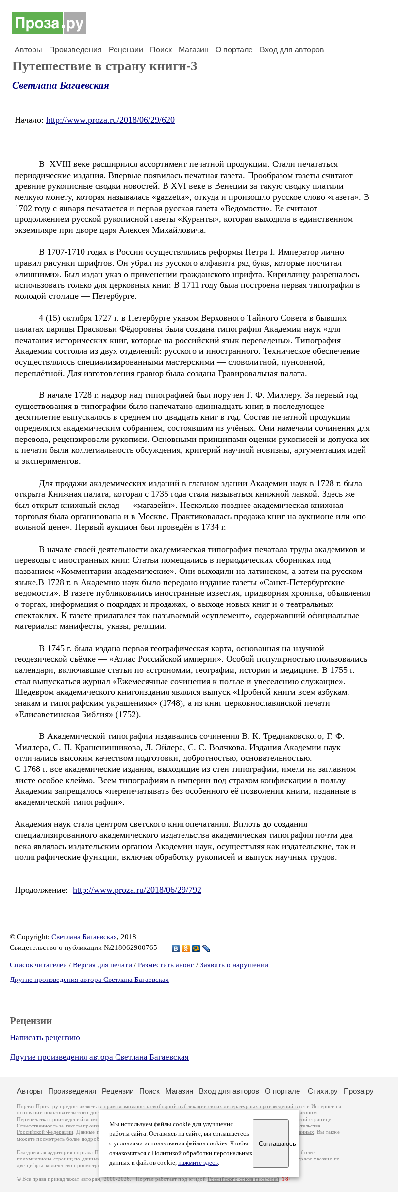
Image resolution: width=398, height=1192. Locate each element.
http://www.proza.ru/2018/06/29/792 (137, 890)
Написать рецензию (45, 1037)
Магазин (194, 50)
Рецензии (126, 50)
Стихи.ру (323, 1091)
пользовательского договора (78, 1112)
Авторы (28, 50)
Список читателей (38, 965)
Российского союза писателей (243, 1179)
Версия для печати (102, 965)
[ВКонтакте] (176, 948)
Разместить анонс (166, 965)
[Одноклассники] (186, 948)
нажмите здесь (198, 1162)
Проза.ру (359, 1091)
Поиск (161, 50)
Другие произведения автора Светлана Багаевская (89, 979)
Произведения (75, 50)
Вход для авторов (292, 50)
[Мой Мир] (196, 948)
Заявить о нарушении (234, 965)
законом (307, 1112)
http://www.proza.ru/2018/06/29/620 (110, 120)
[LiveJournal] (206, 948)
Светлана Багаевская (60, 85)
